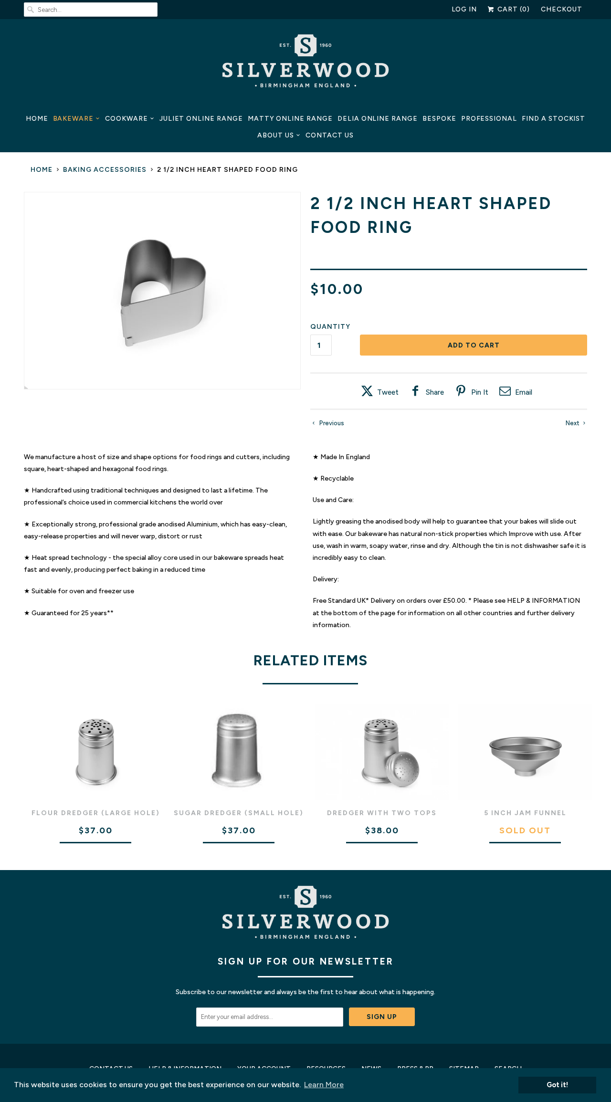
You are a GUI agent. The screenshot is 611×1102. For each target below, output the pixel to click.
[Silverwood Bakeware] (305, 63)
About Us (275, 135)
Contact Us (330, 135)
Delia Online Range (377, 119)
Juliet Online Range (201, 119)
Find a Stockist (553, 119)
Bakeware (73, 119)
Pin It (479, 392)
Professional (489, 119)
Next (573, 423)
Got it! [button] (557, 1085)
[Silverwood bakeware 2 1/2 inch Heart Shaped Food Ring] (162, 290)
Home (37, 119)
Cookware (126, 119)
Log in (464, 9)
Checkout (561, 9)
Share (435, 392)
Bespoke (439, 119)
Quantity (330, 327)
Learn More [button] (324, 1084)
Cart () (512, 9)
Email (523, 392)
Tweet (388, 392)
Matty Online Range (290, 119)
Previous (331, 423)
